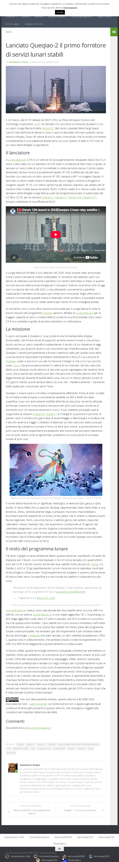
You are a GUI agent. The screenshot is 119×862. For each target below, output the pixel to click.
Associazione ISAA (14, 837)
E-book (24, 16)
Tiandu (95, 564)
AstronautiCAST (85, 837)
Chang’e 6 (38, 414)
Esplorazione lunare (20, 748)
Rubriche (10, 16)
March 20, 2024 (46, 598)
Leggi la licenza (38, 704)
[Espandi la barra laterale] (114, 32)
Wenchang (11, 752)
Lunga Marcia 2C (42, 614)
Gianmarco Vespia (18, 62)
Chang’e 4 (73, 197)
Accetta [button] (60, 12)
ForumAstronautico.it (38, 728)
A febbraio (34, 635)
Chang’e (47, 313)
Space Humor (104, 16)
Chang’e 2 (47, 197)
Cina (8, 748)
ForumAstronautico (39, 837)
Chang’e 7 (51, 414)
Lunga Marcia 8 (17, 159)
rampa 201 (48, 128)
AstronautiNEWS (63, 837)
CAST (37, 124)
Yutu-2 (16, 365)
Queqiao (11, 361)
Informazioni (70, 7)
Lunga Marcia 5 (84, 313)
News (9, 32)
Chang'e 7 (41, 744)
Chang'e (20, 744)
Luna (33, 748)
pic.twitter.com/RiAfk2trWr (70, 591)
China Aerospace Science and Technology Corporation (78, 744)
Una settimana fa (16, 610)
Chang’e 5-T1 (89, 197)
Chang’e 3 (60, 197)
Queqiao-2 (81, 748)
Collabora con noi (34, 24)
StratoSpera (59, 843)
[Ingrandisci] (98, 447)
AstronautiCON (106, 837)
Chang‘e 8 (51, 744)
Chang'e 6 (30, 744)
